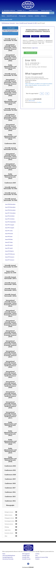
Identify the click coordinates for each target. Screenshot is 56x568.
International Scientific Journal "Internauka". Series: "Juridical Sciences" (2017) (10, 415)
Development (28, 567)
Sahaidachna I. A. (45, 36)
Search (51, 13)
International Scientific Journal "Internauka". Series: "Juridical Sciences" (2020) (10, 384)
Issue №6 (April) (9, 245)
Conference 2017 (10, 488)
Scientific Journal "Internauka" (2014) (10, 295)
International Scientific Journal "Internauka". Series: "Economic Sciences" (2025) (10, 82)
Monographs (22, 16)
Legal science (11, 530)
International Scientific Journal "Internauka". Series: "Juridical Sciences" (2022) (10, 364)
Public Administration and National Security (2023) (10, 176)
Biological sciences (10, 512)
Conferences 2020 (10, 474)
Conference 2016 (10, 492)
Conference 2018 (10, 483)
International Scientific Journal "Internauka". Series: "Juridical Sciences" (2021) (10, 374)
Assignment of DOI (7, 19)
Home (3, 16)
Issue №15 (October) (10, 219)
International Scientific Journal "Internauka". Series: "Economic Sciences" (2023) (10, 156)
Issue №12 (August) (9, 227)
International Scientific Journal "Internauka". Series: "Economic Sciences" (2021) (10, 313)
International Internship (7, 559)
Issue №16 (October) (10, 216)
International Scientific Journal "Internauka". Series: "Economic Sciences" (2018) (10, 344)
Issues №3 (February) (10, 254)
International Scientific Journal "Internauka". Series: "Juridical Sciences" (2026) (10, 58)
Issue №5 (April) (9, 248)
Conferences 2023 (10, 183)
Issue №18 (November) (10, 210)
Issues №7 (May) (9, 242)
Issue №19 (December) (10, 207)
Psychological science (10, 521)
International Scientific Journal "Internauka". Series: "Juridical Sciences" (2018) (10, 405)
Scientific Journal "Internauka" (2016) (10, 283)
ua (23, 10)
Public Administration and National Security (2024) (10, 137)
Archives (37, 553)
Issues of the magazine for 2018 (10, 272)
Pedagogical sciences (10, 518)
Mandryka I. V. (35, 36)
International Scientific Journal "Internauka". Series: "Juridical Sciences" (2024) (10, 127)
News (36, 555)
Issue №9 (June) (8, 236)
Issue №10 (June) (9, 233)
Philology (10, 527)
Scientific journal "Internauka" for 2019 (10, 266)
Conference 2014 (10, 501)
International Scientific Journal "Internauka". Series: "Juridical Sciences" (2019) (10, 394)
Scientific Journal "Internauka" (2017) (10, 277)
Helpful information (33, 10)
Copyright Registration (7, 557)
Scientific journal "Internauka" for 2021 (10, 193)
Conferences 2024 (10, 143)
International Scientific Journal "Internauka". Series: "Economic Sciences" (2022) (10, 303)
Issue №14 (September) (10, 222)
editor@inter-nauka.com (9, 10)
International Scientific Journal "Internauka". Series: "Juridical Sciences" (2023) (10, 167)
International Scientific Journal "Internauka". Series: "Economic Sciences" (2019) (10, 333)
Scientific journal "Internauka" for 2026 (10, 39)
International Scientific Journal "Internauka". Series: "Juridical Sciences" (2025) (10, 92)
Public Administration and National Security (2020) (10, 442)
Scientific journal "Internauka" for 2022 (10, 187)
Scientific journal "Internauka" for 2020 (28, 23)
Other (10, 536)
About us (43, 16)
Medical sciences (10, 515)
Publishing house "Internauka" (8, 23)
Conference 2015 (10, 496)
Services (30, 16)
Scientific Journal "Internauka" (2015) (10, 289)
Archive (37, 16)
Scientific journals (12, 16)
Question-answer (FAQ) (46, 10)
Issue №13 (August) (9, 224)
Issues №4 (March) (9, 251)
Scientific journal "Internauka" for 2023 (10, 148)
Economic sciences (10, 533)
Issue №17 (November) (10, 213)
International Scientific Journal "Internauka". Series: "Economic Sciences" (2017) (10, 354)
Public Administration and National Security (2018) (10, 459)
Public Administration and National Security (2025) (10, 102)
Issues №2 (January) (9, 257)
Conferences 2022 (10, 466)
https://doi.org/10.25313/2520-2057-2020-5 (10, 31)
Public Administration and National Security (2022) (10, 424)
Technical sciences (10, 524)
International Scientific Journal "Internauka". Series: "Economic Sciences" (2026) (10, 47)
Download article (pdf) (31, 52)
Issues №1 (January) (9, 260)
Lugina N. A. (27, 36)
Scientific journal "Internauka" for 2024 (10, 109)
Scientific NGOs (25, 557)
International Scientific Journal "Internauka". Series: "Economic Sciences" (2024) (10, 117)
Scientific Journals (26, 559)
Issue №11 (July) (9, 230)
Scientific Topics (26, 555)
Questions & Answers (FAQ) (41, 557)
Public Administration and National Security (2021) (10, 433)
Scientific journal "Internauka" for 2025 (10, 74)
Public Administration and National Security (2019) (10, 451)
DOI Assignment (26, 553)
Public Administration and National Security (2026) (10, 67)
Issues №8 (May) (9, 239)
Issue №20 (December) (10, 204)
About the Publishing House (8, 555)
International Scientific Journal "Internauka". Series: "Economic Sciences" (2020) (10, 323)
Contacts (37, 559)
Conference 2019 (10, 479)
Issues (17, 23)
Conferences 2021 (10, 470)
